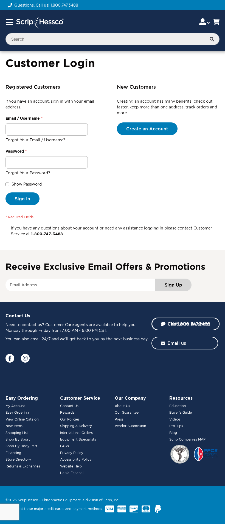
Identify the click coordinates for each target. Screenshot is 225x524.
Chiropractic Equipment (61, 500)
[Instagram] (25, 358)
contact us (32, 325)
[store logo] (40, 22)
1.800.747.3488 (64, 5)
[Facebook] (9, 358)
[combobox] (112, 39)
